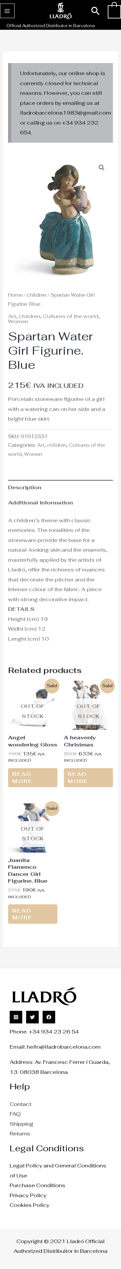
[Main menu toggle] (7, 11)
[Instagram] (16, 1017)
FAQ (15, 1113)
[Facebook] (49, 1017)
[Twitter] (32, 1017)
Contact (20, 1104)
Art (12, 316)
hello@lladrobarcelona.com (64, 1046)
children (36, 295)
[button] (95, 11)
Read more (22, 777)
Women (18, 321)
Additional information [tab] (40, 502)
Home (15, 295)
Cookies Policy (29, 1204)
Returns (20, 1133)
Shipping (21, 1123)
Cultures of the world (70, 316)
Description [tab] (24, 487)
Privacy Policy (28, 1195)
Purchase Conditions (37, 1185)
